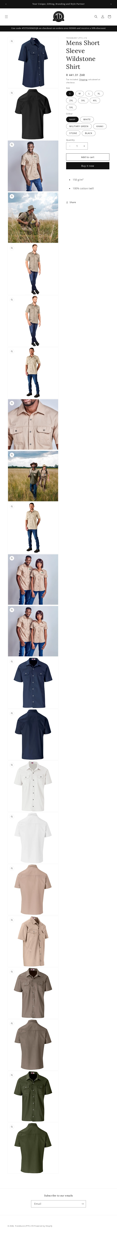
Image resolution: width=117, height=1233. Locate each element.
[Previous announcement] (6, 4)
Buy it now (87, 165)
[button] (6, 16)
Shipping (83, 79)
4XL (95, 100)
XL (99, 93)
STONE (73, 133)
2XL (71, 100)
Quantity (70, 140)
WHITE (87, 119)
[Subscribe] (82, 1203)
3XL (83, 100)
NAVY (72, 119)
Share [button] (73, 202)
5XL (71, 107)
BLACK (88, 133)
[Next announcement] (111, 4)
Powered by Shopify (43, 1226)
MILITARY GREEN (79, 126)
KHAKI (99, 126)
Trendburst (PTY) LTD (24, 1226)
